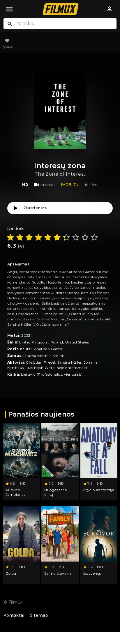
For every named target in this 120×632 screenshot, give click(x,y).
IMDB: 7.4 (70, 184)
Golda (11, 573)
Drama (30, 355)
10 (94, 237)
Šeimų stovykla (58, 573)
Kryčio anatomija (98, 490)
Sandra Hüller (69, 362)
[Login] (110, 9)
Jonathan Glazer (48, 349)
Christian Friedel (40, 362)
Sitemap (39, 615)
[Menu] (9, 9)
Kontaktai (13, 615)
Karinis (58, 355)
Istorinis (44, 355)
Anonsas (47, 184)
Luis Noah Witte (40, 367)
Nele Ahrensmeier (72, 367)
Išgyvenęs (92, 573)
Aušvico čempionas (15, 492)
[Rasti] (10, 24)
